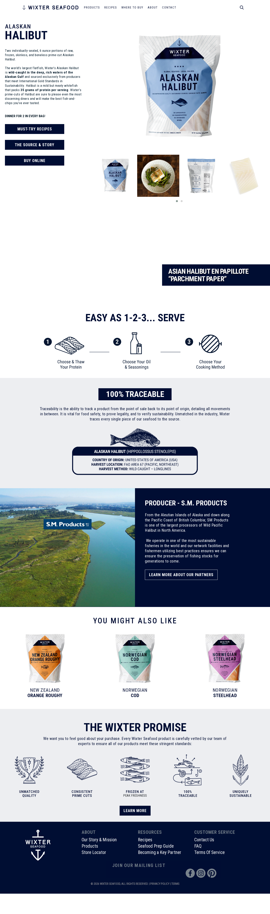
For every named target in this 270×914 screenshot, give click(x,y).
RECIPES (110, 7)
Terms (175, 884)
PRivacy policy (159, 884)
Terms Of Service (209, 852)
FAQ (198, 846)
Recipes (145, 839)
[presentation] (90, 179)
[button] (177, 201)
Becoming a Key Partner (159, 852)
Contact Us (204, 839)
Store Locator (94, 852)
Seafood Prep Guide (156, 846)
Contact (169, 7)
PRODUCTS (92, 7)
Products (90, 846)
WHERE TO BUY (132, 7)
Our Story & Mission (99, 839)
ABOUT (153, 7)
